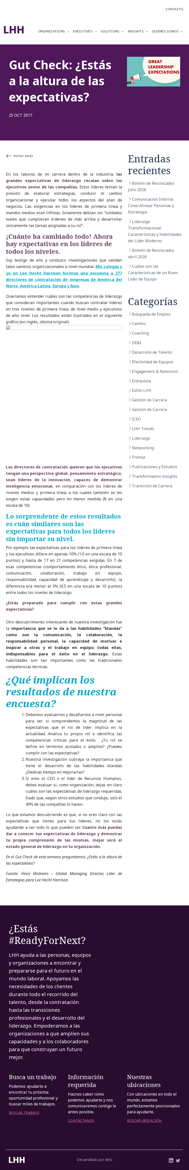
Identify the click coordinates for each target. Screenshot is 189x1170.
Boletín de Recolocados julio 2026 (151, 186)
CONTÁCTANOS (81, 1121)
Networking (143, 448)
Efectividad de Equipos (152, 362)
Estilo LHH (141, 390)
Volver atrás (23, 156)
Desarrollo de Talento (152, 352)
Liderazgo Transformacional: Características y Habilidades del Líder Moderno (155, 231)
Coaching (140, 333)
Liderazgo (141, 438)
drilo (108, 1159)
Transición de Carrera (152, 486)
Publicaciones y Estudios (154, 466)
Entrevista (141, 381)
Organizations (51, 31)
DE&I (136, 342)
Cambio (139, 323)
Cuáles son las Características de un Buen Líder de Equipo (153, 273)
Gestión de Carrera (149, 400)
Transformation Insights (154, 476)
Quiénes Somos (165, 31)
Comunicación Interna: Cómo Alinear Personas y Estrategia (151, 206)
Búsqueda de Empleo (151, 314)
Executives (83, 31)
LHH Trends (143, 428)
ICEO (136, 419)
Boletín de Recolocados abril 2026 (151, 253)
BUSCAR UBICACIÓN (144, 1121)
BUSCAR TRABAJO (24, 1113)
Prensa (138, 457)
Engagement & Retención (155, 371)
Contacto (174, 9)
